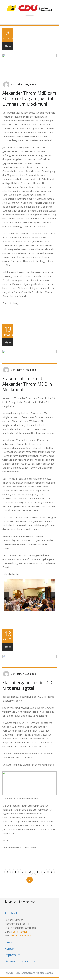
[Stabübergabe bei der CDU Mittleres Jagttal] (29, 661)
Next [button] (52, 596)
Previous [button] (6, 596)
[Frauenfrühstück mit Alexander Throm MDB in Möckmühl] (29, 357)
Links (8, 942)
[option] (29, 596)
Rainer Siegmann (26, 84)
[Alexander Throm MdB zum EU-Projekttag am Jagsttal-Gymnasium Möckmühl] (29, 66)
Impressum (12, 955)
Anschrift (11, 913)
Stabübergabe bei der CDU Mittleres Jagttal (28, 685)
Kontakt (10, 948)
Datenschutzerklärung (20, 961)
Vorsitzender (20, 931)
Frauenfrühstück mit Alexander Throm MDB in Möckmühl (27, 383)
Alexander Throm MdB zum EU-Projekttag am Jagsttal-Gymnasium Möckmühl (29, 98)
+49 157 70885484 (20, 935)
